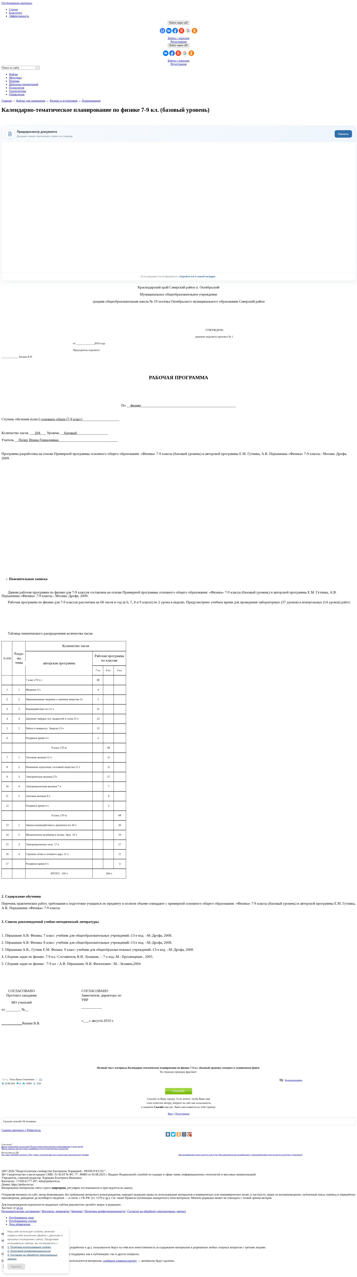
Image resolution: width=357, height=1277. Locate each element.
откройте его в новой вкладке (197, 276)
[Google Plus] (189, 1134)
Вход (170, 1113)
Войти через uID (178, 22)
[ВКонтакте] (168, 1134)
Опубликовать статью (23, 1221)
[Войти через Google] (188, 31)
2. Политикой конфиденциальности (29, 1250)
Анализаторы (17, 91)
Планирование (91, 100)
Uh (40, 1079)
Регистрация (178, 41)
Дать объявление (19, 1224)
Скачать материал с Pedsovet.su (21, 1130)
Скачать (343, 133)
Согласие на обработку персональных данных (156, 1211)
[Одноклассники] (178, 1134)
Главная (6, 100)
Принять (16, 1266)
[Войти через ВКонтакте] (169, 30)
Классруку (15, 12)
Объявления (16, 94)
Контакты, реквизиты (55, 1211)
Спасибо (179, 1091)
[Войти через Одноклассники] (194, 30)
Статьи (13, 9)
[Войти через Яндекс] (181, 30)
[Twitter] (173, 1134)
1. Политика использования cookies (29, 1247)
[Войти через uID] (162, 30)
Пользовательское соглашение (20, 1211)
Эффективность (19, 16)
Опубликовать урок (21, 1217)
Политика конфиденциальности (105, 1211)
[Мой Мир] (184, 1134)
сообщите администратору (120, 1260)
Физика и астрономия (63, 100)
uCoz (20, 1207)
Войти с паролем (178, 38)
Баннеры (77, 1211)
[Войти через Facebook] (175, 30)
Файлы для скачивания (30, 100)
